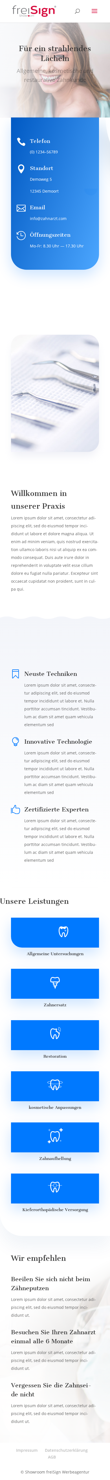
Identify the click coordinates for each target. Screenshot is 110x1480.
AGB (52, 1457)
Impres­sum (27, 1450)
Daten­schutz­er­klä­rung (66, 1450)
